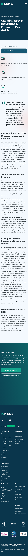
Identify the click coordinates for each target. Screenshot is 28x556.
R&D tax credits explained (5, 469)
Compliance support (6, 451)
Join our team (19, 439)
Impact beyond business (19, 442)
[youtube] (10, 420)
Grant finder (18, 497)
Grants (3, 455)
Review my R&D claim (7, 446)
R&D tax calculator (6, 481)
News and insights (20, 486)
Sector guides (4, 16)
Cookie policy (13, 549)
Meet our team (19, 436)
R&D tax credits (5, 434)
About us (17, 434)
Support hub (18, 492)
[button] (27, 3)
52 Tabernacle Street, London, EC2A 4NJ (7, 490)
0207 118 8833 (5, 501)
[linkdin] (6, 420)
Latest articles (19, 508)
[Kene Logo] (7, 4)
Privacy (7, 549)
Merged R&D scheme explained (7, 473)
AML (2, 551)
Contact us (18, 511)
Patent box (4, 457)
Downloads (18, 500)
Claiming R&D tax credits (7, 438)
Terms (2, 549)
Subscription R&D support (7, 442)
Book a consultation (20, 513)
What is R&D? (4, 466)
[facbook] (2, 420)
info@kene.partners (6, 496)
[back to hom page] (8, 414)
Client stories (18, 494)
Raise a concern (21, 549)
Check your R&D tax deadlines (6, 477)
